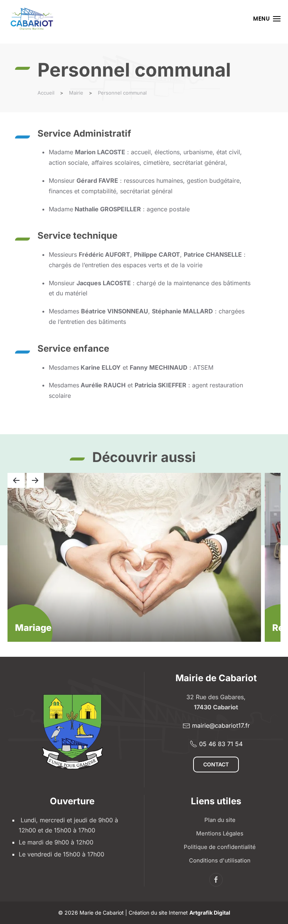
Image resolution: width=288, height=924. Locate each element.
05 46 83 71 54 (221, 744)
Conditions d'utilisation (219, 860)
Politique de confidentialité (220, 846)
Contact (216, 764)
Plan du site (220, 819)
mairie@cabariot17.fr (221, 725)
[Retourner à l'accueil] (32, 19)
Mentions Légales (219, 833)
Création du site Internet (179, 912)
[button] (266, 19)
